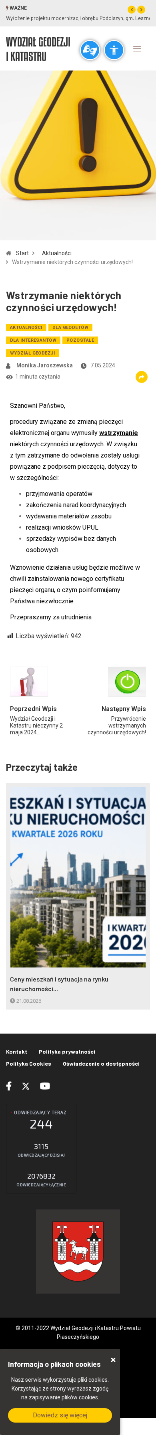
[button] (132, 10)
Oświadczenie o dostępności (101, 1063)
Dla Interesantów (33, 340)
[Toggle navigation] (137, 48)
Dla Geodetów (70, 327)
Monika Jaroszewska (44, 365)
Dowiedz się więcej (60, 1415)
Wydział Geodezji (32, 353)
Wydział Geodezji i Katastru (38, 48)
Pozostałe (80, 340)
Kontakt (16, 1051)
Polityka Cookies (28, 1063)
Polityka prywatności (67, 1051)
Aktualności (57, 253)
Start (22, 253)
